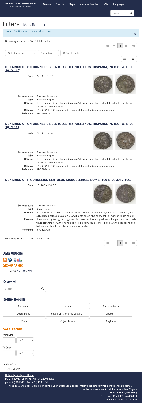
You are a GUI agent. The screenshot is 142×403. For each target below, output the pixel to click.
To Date (7, 347)
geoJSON (21, 271)
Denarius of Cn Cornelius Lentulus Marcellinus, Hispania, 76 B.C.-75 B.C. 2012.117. (69, 69)
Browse (47, 4)
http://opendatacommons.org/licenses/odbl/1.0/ (107, 385)
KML (30, 271)
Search (60, 4)
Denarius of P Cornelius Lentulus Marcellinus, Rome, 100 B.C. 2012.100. (68, 180)
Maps (72, 4)
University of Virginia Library (19, 375)
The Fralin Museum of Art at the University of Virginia (109, 389)
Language (118, 4)
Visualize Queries (89, 4)
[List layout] (124, 59)
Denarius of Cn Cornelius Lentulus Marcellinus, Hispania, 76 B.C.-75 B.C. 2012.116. (69, 125)
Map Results (34, 24)
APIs (105, 4)
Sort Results (72, 53)
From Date (8, 334)
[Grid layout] (133, 59)
